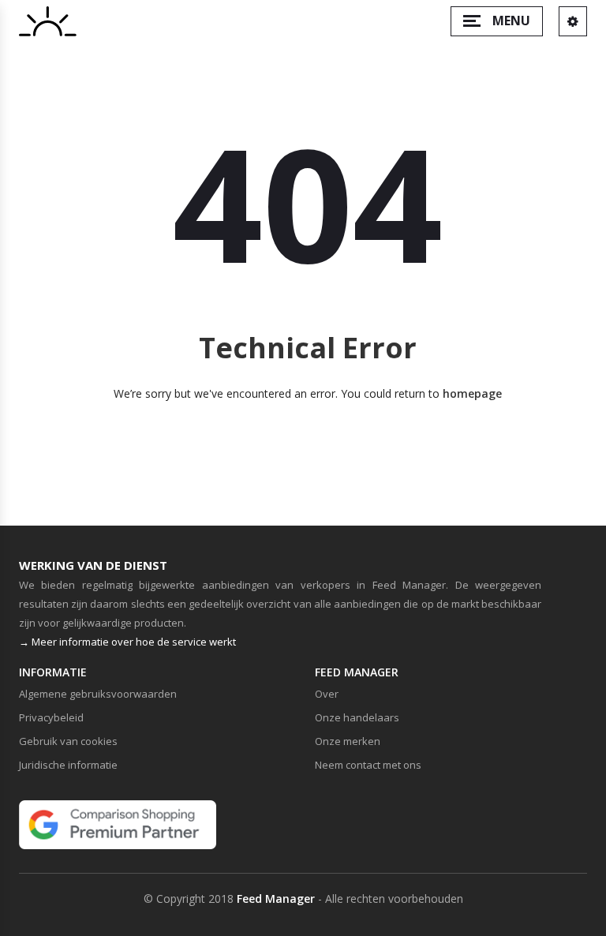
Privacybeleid (51, 717)
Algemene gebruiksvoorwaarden (98, 694)
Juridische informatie (68, 765)
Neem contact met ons (368, 765)
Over (327, 694)
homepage (472, 393)
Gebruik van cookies (68, 741)
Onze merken (347, 741)
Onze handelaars (357, 717)
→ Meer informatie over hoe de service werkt (127, 642)
